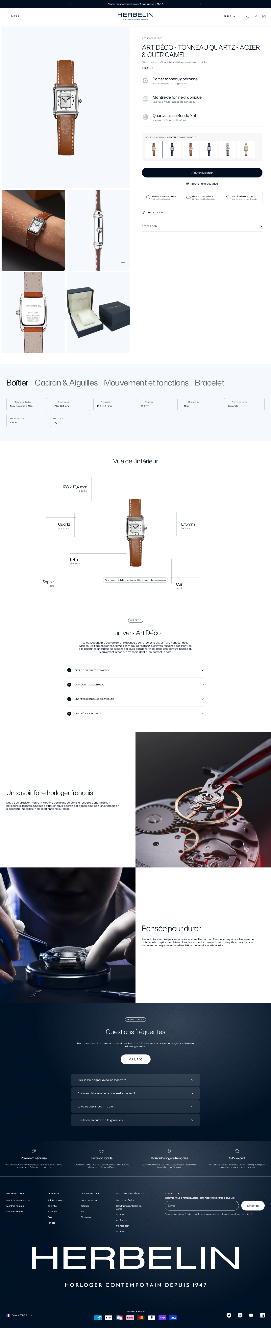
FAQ (83, 1211)
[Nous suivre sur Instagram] (240, 1315)
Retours (85, 1206)
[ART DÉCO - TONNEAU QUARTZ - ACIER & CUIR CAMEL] (153, 149)
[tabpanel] (135, 412)
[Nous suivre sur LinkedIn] (262, 1315)
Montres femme (14, 1211)
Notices (51, 1222)
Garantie (52, 1206)
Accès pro (121, 1220)
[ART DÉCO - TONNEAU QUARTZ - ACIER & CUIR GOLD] (190, 149)
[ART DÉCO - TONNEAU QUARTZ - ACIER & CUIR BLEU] (172, 149)
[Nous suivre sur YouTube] (251, 1315)
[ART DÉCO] (209, 149)
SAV (49, 1217)
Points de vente (55, 1200)
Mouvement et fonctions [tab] (146, 382)
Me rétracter (122, 1225)
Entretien (52, 1211)
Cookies (120, 1214)
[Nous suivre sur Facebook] (229, 1315)
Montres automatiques (18, 1200)
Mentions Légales (125, 1200)
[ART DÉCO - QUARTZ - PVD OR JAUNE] (246, 149)
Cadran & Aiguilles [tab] (66, 382)
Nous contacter (89, 1200)
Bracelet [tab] (209, 382)
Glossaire (86, 1217)
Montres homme (15, 1206)
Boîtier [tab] (17, 382)
